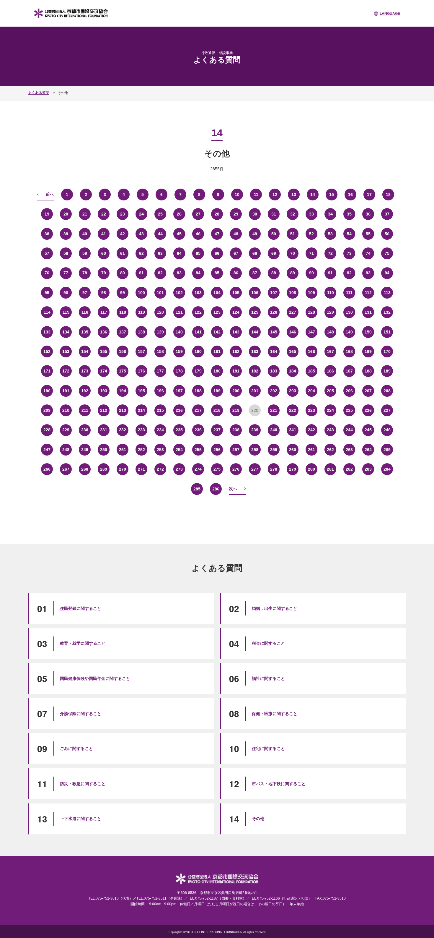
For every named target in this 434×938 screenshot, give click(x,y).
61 (122, 253)
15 (331, 194)
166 (311, 351)
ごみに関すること (76, 748)
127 (292, 312)
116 (84, 312)
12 (275, 194)
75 (387, 253)
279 (292, 469)
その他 (258, 818)
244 (349, 429)
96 (65, 292)
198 (198, 390)
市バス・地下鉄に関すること (279, 783)
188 (368, 371)
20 (65, 214)
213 (122, 410)
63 (160, 253)
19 (47, 214)
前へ (50, 194)
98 (103, 292)
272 (160, 469)
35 (349, 214)
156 (122, 351)
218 (217, 410)
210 (65, 410)
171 (46, 371)
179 (198, 371)
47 (217, 233)
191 (65, 390)
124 (235, 312)
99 (122, 292)
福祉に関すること (268, 678)
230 (84, 429)
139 (160, 332)
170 (387, 351)
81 (141, 272)
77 (65, 272)
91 (330, 272)
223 (311, 410)
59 (84, 253)
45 (179, 233)
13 (293, 194)
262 (330, 449)
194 (122, 390)
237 (217, 429)
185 (311, 371)
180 (217, 371)
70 (292, 253)
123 (217, 312)
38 (47, 233)
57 (47, 253)
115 (66, 312)
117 (103, 312)
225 (349, 410)
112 (368, 292)
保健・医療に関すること (274, 713)
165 (292, 351)
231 (103, 429)
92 (349, 272)
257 (235, 449)
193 (103, 390)
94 (387, 272)
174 (103, 371)
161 (217, 351)
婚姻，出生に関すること (274, 608)
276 (235, 469)
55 (368, 233)
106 (254, 292)
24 (141, 214)
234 (160, 429)
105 (235, 292)
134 (65, 332)
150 (368, 332)
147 (311, 332)
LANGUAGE (390, 14)
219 (235, 410)
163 (254, 351)
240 (273, 429)
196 (160, 390)
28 (217, 214)
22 (103, 214)
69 (273, 253)
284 (387, 469)
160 (198, 351)
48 (236, 233)
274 (198, 469)
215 (160, 410)
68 (254, 253)
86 (236, 272)
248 (65, 449)
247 (46, 449)
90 (311, 272)
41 (103, 233)
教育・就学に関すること (82, 643)
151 (387, 332)
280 (311, 469)
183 (273, 371)
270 (122, 469)
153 (65, 351)
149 (349, 332)
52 (311, 233)
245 (368, 429)
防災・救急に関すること (82, 783)
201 (254, 390)
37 (387, 214)
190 (46, 390)
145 (273, 332)
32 (292, 214)
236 (198, 429)
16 (350, 194)
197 (179, 390)
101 (160, 292)
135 (84, 332)
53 (330, 233)
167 (330, 351)
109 (311, 292)
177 (160, 371)
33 (311, 214)
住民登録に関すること (80, 608)
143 (235, 332)
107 (273, 292)
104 (217, 292)
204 (311, 390)
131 (368, 312)
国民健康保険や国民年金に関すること (95, 678)
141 (198, 332)
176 (141, 371)
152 (46, 351)
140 (179, 332)
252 (141, 449)
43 (141, 233)
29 (236, 214)
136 (103, 332)
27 (198, 214)
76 (47, 272)
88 (273, 272)
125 (254, 312)
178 (179, 371)
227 (387, 410)
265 (387, 449)
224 (330, 410)
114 (47, 312)
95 (47, 292)
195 (141, 390)
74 (368, 253)
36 (368, 214)
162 (235, 351)
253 (160, 449)
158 (160, 351)
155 (103, 351)
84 (198, 272)
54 (349, 233)
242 (311, 429)
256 (217, 449)
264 (368, 449)
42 (122, 233)
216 (179, 410)
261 (311, 449)
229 (65, 429)
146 (292, 332)
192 (84, 390)
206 (349, 390)
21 (84, 214)
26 (179, 214)
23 (122, 214)
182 (254, 371)
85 (217, 272)
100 (141, 292)
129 (330, 312)
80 (122, 272)
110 (330, 292)
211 (84, 410)
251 (122, 449)
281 (330, 469)
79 (103, 272)
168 (349, 351)
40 (84, 233)
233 (141, 429)
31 (273, 214)
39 (65, 233)
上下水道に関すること (80, 818)
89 (292, 272)
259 (273, 449)
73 (349, 253)
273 (179, 469)
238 (235, 429)
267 (65, 469)
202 (273, 390)
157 (141, 351)
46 (198, 233)
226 (368, 410)
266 (46, 469)
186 (330, 371)
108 (292, 292)
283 (368, 469)
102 (179, 292)
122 (198, 312)
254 (179, 449)
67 (236, 253)
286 (215, 489)
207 (368, 390)
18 (388, 194)
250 (103, 449)
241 (292, 429)
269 (103, 469)
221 (273, 410)
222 (292, 410)
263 (349, 449)
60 (103, 253)
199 (217, 390)
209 (46, 410)
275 (217, 469)
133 (46, 332)
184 (292, 371)
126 (273, 312)
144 (254, 332)
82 (160, 272)
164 (273, 351)
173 (84, 371)
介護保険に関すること (80, 713)
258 (254, 449)
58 (65, 253)
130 (349, 312)
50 (273, 233)
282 (349, 469)
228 (46, 429)
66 (217, 253)
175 (122, 371)
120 (160, 312)
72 (330, 253)
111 (349, 292)
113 (387, 292)
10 (237, 194)
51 (292, 233)
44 (160, 233)
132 (387, 312)
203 (292, 390)
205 (330, 390)
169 (368, 351)
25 (160, 214)
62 (141, 253)
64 (179, 253)
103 (198, 292)
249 (84, 449)
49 (254, 233)
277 (254, 469)
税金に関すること (268, 643)
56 (387, 233)
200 (235, 390)
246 (387, 429)
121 (179, 312)
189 (387, 371)
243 (330, 429)
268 (84, 469)
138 (141, 332)
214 (141, 410)
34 (330, 214)
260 (292, 449)
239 (254, 429)
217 (198, 410)
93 (368, 272)
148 (330, 332)
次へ (233, 488)
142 (217, 332)
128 (311, 312)
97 (84, 292)
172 (65, 371)
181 (235, 371)
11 (256, 194)
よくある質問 (38, 93)
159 (179, 351)
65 (198, 253)
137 (122, 332)
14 (312, 194)
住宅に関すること (268, 748)
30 (254, 214)
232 (122, 429)
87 (254, 272)
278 (273, 469)
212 (103, 410)
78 (84, 272)
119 (141, 312)
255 (198, 449)
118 (122, 312)
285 (196, 489)
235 (179, 429)
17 (369, 194)
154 (84, 351)
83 (179, 272)
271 (141, 469)
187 (349, 371)
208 (387, 390)
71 (311, 253)
